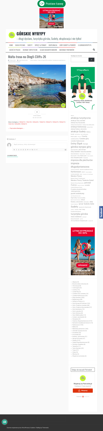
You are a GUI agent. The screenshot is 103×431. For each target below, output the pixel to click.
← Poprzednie (12, 128)
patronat (87, 183)
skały (91, 202)
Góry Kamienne (75, 154)
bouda (72, 134)
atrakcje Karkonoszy (78, 127)
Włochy (74, 354)
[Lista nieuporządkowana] (25, 150)
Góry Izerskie (75, 152)
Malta (81, 174)
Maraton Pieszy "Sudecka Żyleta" (82, 180)
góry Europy (82, 149)
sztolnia (72, 209)
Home (11, 45)
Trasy (74, 350)
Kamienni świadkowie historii (81, 323)
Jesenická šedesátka (75, 169)
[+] (36, 149)
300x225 (35, 122)
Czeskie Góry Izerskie (78, 293)
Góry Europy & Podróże (68, 45)
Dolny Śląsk (76, 143)
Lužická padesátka (75, 174)
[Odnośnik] (32, 150)
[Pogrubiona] (14, 150)
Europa (85, 144)
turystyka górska (79, 214)
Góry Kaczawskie (85, 151)
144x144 (11, 124)
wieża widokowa (76, 217)
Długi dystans (20, 45)
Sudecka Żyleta (89, 204)
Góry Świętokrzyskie (76, 157)
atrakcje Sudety (78, 131)
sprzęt (81, 204)
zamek (81, 218)
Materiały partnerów (66, 50)
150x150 (29, 122)
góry (89, 146)
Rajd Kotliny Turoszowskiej (78, 198)
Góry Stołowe (88, 153)
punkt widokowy (77, 193)
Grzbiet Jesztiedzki (78, 317)
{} (34, 149)
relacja (83, 199)
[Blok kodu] (30, 150)
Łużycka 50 (90, 220)
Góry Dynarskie (74, 149)
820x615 (24, 124)
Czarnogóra (76, 288)
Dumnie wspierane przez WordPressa (18, 427)
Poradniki (75, 332)
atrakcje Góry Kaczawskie (78, 122)
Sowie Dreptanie (74, 204)
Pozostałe (75, 334)
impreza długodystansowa (80, 165)
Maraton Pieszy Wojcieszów (77, 183)
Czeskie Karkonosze (78, 295)
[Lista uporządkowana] (23, 150)
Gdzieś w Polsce (14, 50)
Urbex (74, 352)
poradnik (87, 185)
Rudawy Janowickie (77, 202)
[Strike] (21, 150)
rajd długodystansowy (75, 195)
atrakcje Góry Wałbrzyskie (88, 124)
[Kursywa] (16, 150)
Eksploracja (53, 45)
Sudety (30, 45)
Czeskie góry (84, 139)
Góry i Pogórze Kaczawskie (80, 307)
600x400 (17, 124)
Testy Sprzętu (76, 348)
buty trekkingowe (84, 134)
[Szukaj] (91, 60)
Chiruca (79, 136)
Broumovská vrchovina (79, 284)
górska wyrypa (78, 146)
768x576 (42, 122)
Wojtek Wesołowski (23, 60)
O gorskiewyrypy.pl (84, 45)
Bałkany (88, 132)
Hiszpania (85, 157)
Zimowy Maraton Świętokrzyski (79, 220)
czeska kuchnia (75, 138)
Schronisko (86, 201)
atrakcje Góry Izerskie (78, 121)
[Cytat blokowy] (28, 150)
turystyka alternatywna (76, 211)
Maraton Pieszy (76, 176)
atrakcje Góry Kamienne (76, 124)
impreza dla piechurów (82, 160)
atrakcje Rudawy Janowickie (79, 129)
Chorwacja (75, 286)
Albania (72, 115)
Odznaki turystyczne (30, 50)
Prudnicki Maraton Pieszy (76, 187)
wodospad (84, 216)
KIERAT (83, 172)
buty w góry (74, 136)
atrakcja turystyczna (81, 118)
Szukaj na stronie (76, 56)
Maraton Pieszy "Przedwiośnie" (78, 178)
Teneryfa (77, 209)
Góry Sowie (82, 153)
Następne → (20, 128)
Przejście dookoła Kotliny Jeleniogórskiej (78, 190)
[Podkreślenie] (19, 150)
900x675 (22, 122)
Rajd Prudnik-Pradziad (75, 199)
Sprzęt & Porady (40, 45)
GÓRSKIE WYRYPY (31, 33)
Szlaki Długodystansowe (48, 50)
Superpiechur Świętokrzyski (85, 207)
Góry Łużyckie (90, 155)
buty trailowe (77, 134)
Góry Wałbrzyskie (82, 155)
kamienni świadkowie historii (86, 169)
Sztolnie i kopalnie (77, 344)
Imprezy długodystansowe (80, 321)
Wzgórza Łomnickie (78, 356)
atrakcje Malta (90, 127)
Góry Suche (74, 155)
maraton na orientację (88, 174)
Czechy (84, 136)
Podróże (74, 185)
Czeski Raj (75, 291)
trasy (83, 209)
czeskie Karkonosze (77, 141)
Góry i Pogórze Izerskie (79, 305)
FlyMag (38, 427)
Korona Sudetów (89, 172)
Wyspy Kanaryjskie (75, 218)
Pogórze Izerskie (80, 185)
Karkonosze (76, 172)
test (80, 209)
